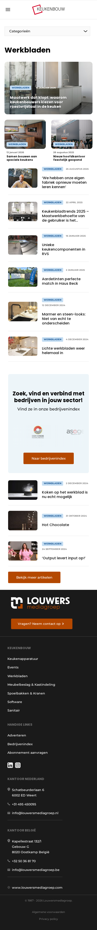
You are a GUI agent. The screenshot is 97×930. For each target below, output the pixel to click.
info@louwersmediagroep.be (36, 870)
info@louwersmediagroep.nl (35, 813)
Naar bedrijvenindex (49, 458)
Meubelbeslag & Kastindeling (31, 685)
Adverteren (16, 735)
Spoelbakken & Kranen (26, 693)
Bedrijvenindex (20, 744)
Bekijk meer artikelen (34, 577)
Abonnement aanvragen (27, 753)
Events (12, 667)
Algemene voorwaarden (48, 912)
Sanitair (13, 710)
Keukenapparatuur (22, 659)
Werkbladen (17, 676)
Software (14, 702)
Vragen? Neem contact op (39, 624)
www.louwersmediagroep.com (37, 888)
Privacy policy (48, 919)
